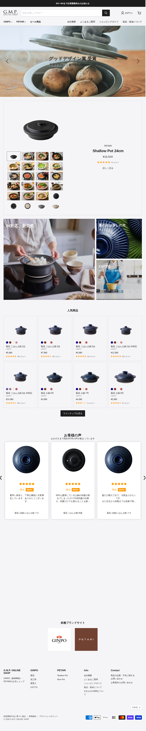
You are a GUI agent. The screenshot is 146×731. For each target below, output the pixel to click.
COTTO (33, 687)
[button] (144, 478)
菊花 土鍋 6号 (47, 393)
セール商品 (35, 21)
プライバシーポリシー (48, 716)
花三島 (33, 679)
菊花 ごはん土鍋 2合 (15, 346)
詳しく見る (108, 168)
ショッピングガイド (108, 21)
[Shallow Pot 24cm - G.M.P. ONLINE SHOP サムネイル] (13, 156)
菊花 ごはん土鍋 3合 (50, 346)
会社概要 (71, 21)
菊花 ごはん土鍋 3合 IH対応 (19, 393)
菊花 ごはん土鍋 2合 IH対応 (124, 346)
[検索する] (106, 13)
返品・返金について (132, 21)
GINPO (7, 21)
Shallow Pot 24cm (108, 151)
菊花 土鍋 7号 (82, 393)
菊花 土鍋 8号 (117, 393)
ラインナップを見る (72, 413)
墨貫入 (33, 683)
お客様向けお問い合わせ (122, 682)
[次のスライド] (137, 61)
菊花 (32, 675)
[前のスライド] (8, 61)
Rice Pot (61, 679)
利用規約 (32, 716)
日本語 (135, 707)
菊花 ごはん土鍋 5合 (85, 346)
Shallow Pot (62, 675)
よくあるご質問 (87, 21)
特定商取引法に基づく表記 (15, 716)
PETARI (20, 21)
